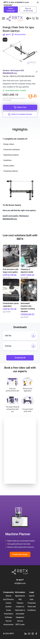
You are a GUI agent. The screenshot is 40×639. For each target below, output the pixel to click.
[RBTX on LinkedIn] (25, 633)
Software (8, 617)
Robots (8, 596)
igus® (8, 34)
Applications (20, 596)
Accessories (20, 34)
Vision (8, 610)
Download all (20, 358)
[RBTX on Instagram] (33, 633)
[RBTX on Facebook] (36, 633)
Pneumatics (8, 614)
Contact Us (20, 607)
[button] (20, 72)
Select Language (11, 9)
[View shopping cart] (37, 18)
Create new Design (20, 554)
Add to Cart (21, 107)
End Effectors (8, 599)
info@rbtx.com (20, 583)
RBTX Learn (20, 624)
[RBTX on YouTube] (29, 633)
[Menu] (3, 18)
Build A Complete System (22, 114)
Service (8, 621)
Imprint (31, 596)
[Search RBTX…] (33, 18)
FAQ (20, 599)
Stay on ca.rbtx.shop (28, 9)
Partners (20, 603)
